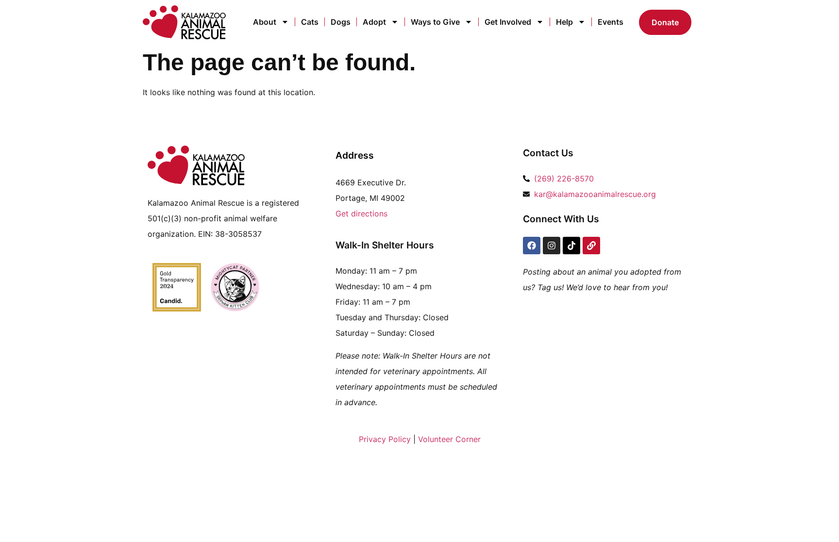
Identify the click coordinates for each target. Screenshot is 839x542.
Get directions (361, 213)
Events (610, 22)
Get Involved (508, 22)
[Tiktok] (571, 245)
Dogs (341, 22)
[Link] (591, 245)
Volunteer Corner (449, 439)
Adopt (374, 22)
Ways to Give (435, 22)
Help (564, 22)
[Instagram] (551, 245)
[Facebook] (531, 245)
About (264, 22)
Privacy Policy (385, 439)
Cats (310, 22)
